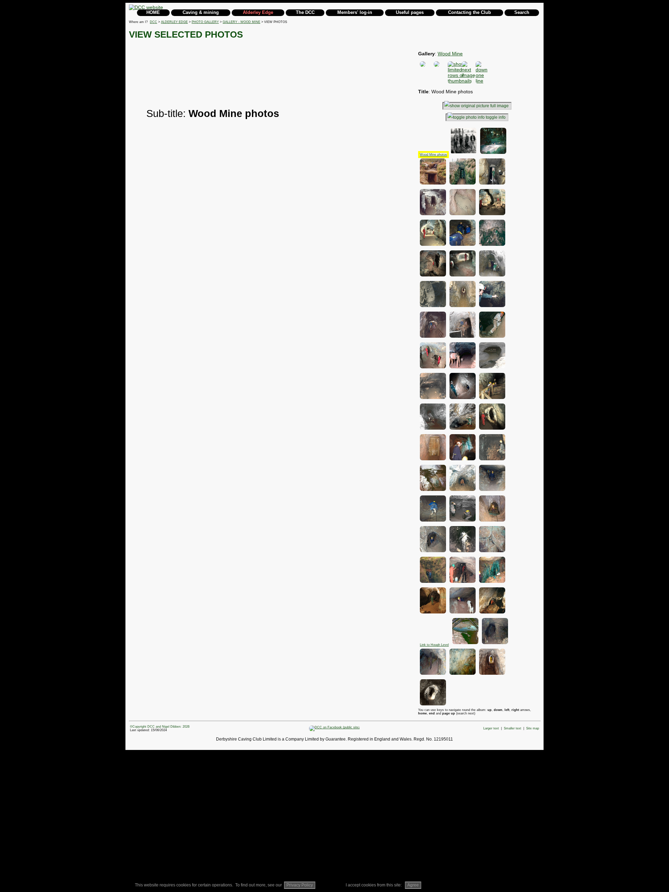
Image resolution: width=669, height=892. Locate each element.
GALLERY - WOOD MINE (241, 22)
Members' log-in (354, 12)
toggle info (496, 117)
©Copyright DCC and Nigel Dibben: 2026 (160, 726)
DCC (153, 22)
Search (521, 12)
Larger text (491, 728)
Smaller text (512, 728)
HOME (153, 12)
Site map (532, 728)
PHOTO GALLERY (205, 22)
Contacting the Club (469, 12)
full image (499, 106)
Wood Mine (450, 53)
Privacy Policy (299, 885)
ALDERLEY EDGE (174, 22)
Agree (413, 885)
